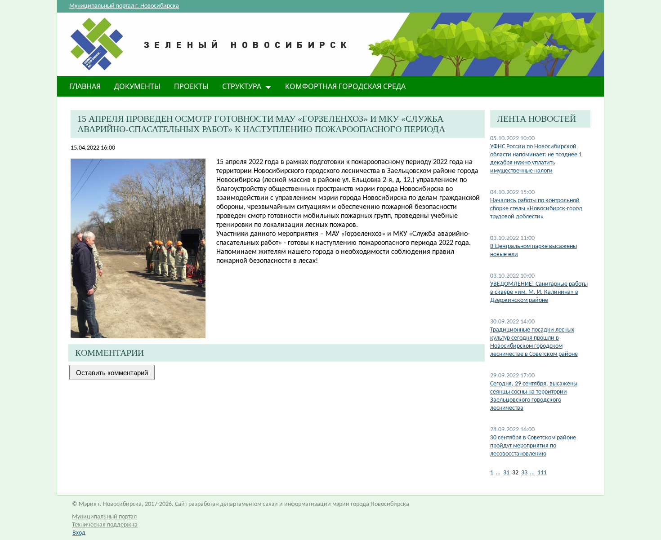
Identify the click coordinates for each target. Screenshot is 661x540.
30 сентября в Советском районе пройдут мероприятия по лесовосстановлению (533, 445)
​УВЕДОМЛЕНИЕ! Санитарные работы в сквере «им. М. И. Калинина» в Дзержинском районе (539, 292)
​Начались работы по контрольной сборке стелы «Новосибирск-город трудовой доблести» (536, 208)
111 (542, 472)
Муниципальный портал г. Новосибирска (124, 6)
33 (524, 472)
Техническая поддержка (105, 525)
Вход (78, 533)
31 (506, 472)
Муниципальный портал (104, 516)
